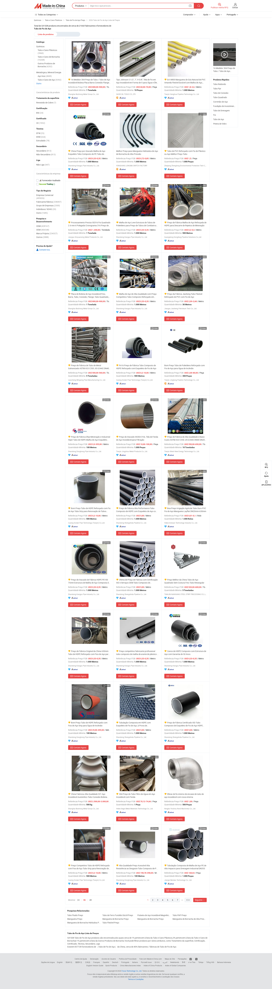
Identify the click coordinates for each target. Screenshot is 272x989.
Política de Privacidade (127, 959)
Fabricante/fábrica (48, 201)
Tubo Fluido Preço (75, 915)
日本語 (87, 962)
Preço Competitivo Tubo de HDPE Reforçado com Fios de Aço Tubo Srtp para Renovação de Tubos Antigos (89, 867)
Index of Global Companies (175, 965)
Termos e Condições (136, 979)
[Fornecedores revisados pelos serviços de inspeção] (48, 180)
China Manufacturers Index (130, 965)
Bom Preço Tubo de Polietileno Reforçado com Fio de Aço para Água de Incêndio (184, 367)
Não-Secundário (46, 154)
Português (125, 962)
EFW (40, 133)
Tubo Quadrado (220, 97)
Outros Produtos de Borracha (46, 65)
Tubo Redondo (219, 84)
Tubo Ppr (217, 88)
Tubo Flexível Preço (110, 922)
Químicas (40, 46)
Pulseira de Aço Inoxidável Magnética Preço (154, 915)
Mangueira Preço (74, 919)
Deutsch (115, 962)
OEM (42, 229)
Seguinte (199, 900)
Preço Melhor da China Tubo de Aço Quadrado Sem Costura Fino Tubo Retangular (184, 581)
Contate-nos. (44, 249)
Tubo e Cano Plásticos (47, 51)
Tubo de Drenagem (221, 110)
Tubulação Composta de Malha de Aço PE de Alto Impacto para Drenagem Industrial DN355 (185, 867)
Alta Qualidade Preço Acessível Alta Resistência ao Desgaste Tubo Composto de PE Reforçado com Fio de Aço (136, 867)
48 (90, 900)
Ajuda (205, 14)
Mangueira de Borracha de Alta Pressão (189, 919)
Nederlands (174, 962)
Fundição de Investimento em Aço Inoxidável (232, 106)
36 (84, 900)
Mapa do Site (170, 959)
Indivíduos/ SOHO (46, 209)
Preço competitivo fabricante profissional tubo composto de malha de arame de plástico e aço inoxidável (137, 653)
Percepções (182, 959)
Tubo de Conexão (220, 93)
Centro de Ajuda (81, 959)
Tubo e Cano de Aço (49, 79)
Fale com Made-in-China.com (150, 959)
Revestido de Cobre (46, 102)
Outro (38, 83)
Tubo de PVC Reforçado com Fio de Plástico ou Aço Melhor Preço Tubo (184, 152)
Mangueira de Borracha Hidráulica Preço (84, 922)
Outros (42, 237)
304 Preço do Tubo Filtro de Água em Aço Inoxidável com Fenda (135, 795)
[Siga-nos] (196, 959)
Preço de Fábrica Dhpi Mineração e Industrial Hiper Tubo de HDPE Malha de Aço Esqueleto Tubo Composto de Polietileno (89, 438)
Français (96, 962)
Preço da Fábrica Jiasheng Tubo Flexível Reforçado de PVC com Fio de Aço (183, 295)
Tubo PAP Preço (180, 915)
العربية (165, 962)
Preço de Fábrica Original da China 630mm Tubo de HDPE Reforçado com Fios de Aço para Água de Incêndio (89, 653)
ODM (42, 226)
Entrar (235, 7)
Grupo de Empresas (48, 205)
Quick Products (111, 965)
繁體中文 (78, 962)
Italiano (135, 962)
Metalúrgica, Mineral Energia (48, 72)
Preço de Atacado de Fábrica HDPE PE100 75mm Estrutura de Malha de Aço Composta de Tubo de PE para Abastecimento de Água (89, 581)
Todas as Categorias (47, 14)
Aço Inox (45, 76)
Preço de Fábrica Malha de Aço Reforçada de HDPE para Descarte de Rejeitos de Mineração (185, 224)
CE (40, 123)
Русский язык (146, 962)
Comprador (188, 14)
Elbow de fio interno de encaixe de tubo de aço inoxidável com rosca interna (184, 795)
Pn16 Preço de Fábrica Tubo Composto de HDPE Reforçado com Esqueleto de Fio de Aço (136, 367)
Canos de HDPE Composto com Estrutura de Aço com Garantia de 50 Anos (185, 652)
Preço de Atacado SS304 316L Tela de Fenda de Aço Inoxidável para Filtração (137, 438)
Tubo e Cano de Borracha (49, 58)
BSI (39, 112)
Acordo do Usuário (109, 959)
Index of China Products (153, 965)
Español (106, 962)
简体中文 (69, 962)
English (60, 962)
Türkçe (200, 962)
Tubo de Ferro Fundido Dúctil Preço (117, 915)
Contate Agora (79, 104)
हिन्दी (183, 962)
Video (107, 42)
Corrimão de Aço (220, 101)
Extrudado (43, 140)
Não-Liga (43, 164)
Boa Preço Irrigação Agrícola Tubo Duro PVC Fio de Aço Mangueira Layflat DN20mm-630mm (185, 510)
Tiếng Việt (210, 962)
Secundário (43, 150)
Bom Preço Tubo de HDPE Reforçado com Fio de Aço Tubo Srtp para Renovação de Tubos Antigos (89, 510)
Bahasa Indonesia (224, 962)
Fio (214, 115)
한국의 (157, 962)
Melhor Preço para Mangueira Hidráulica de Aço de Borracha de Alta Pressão (137, 152)
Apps (217, 14)
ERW (41, 137)
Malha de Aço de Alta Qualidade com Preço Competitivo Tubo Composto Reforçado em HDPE (136, 295)
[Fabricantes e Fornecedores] (49, 6)
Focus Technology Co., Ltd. (132, 971)
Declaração (94, 959)
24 (78, 900)
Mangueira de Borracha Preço (115, 919)
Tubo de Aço (218, 119)
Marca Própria (47, 233)
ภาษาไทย (191, 962)
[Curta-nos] (191, 959)
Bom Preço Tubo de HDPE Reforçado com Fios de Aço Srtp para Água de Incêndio (87, 724)
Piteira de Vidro (220, 123)
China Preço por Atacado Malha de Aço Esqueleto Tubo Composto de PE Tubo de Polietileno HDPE (86, 153)
